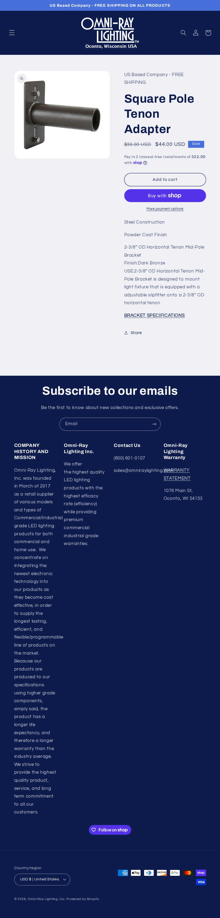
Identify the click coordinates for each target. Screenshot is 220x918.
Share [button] (136, 333)
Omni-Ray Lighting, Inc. (46, 899)
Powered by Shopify (83, 899)
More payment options (165, 209)
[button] (12, 33)
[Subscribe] (154, 424)
